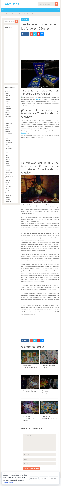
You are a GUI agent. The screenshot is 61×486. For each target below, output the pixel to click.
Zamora (7, 199)
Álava (6, 93)
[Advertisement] (40, 49)
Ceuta (7, 121)
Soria (6, 184)
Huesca (7, 140)
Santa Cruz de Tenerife (9, 177)
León (6, 151)
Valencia (7, 193)
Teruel (7, 188)
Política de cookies (8, 482)
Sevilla (7, 182)
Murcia (7, 163)
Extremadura (24, 133)
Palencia (7, 170)
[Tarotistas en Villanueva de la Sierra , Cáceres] (30, 407)
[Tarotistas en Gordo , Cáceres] (30, 382)
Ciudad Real (8, 123)
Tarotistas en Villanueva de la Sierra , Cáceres (30, 418)
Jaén (6, 144)
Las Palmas (8, 148)
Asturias (7, 102)
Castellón (8, 119)
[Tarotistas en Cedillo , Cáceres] (49, 357)
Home (2, 14)
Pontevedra (8, 172)
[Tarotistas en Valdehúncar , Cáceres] (30, 357)
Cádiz (7, 114)
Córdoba (7, 125)
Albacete (7, 95)
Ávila (6, 104)
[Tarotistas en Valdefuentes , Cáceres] (49, 407)
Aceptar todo (33, 478)
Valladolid (8, 195)
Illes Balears (8, 142)
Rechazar (43, 478)
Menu (3, 10)
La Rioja (7, 146)
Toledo (7, 191)
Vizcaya (7, 197)
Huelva (7, 138)
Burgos (7, 110)
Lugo (6, 155)
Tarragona (8, 186)
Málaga (7, 159)
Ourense (7, 168)
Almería (7, 99)
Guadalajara (8, 134)
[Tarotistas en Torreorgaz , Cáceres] (49, 382)
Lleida (7, 153)
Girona (7, 129)
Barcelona (8, 108)
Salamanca (8, 174)
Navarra (7, 166)
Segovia (7, 180)
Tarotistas (11, 4)
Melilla (7, 161)
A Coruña (7, 91)
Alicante (7, 97)
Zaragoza (8, 201)
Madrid (7, 157)
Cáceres (8, 14)
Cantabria (8, 116)
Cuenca (7, 127)
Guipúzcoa (8, 136)
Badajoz (7, 106)
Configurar (53, 478)
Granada (7, 131)
